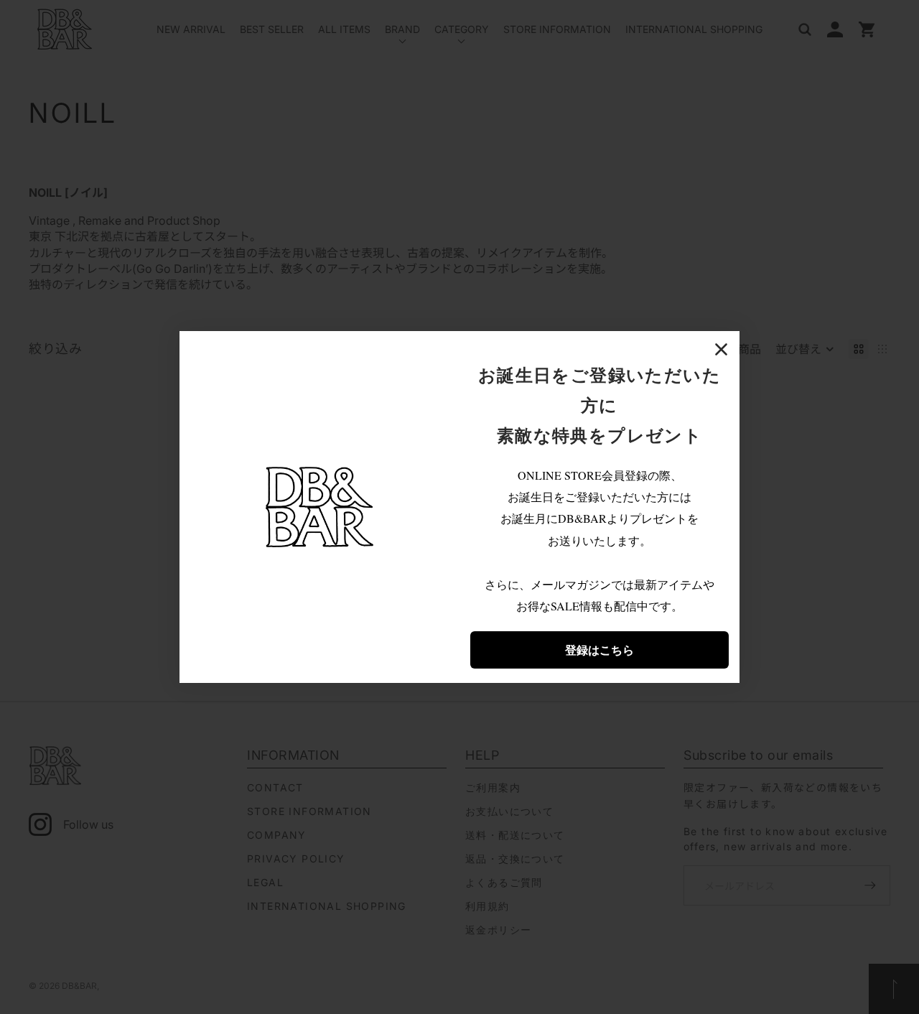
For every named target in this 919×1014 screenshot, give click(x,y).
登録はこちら (599, 649)
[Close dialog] (721, 349)
